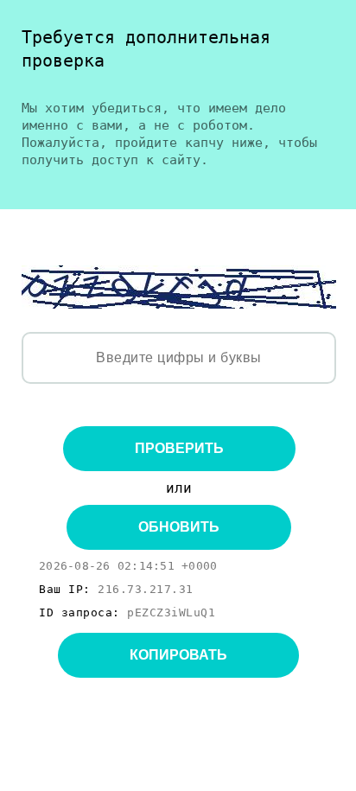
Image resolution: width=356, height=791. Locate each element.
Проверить (179, 448)
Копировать (178, 654)
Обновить (178, 527)
